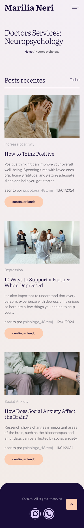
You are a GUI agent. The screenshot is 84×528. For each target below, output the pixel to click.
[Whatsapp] (48, 513)
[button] (71, 504)
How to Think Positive (29, 153)
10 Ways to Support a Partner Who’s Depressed (37, 282)
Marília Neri (29, 7)
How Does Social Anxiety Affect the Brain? (39, 413)
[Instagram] (35, 513)
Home (28, 51)
